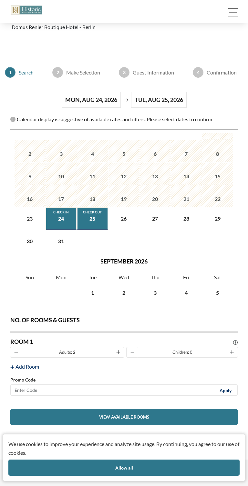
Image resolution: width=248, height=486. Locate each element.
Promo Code (23, 379)
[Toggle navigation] (233, 12)
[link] (124, 417)
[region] (124, 218)
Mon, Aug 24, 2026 (91, 99)
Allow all (124, 468)
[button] (26, 10)
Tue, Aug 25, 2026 (159, 99)
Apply (226, 390)
